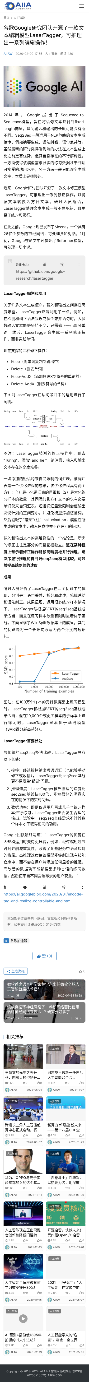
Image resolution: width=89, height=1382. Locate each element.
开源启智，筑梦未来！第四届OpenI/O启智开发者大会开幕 (65, 1233)
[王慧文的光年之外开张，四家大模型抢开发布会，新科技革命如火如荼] (23, 1056)
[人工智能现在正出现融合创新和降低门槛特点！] (23, 1213)
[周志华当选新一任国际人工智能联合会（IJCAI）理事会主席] (66, 1056)
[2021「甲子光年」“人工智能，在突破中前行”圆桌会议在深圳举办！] (66, 1266)
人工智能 (51, 54)
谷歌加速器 (18, 941)
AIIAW (8, 54)
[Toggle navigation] (82, 6)
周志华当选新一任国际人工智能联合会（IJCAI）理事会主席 (65, 1075)
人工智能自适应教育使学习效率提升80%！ (23, 1285)
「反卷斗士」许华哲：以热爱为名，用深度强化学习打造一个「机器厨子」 (65, 1180)
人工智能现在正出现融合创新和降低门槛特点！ (23, 1233)
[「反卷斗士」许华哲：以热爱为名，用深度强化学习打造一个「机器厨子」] (66, 1161)
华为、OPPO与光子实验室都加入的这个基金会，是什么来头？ (23, 1180)
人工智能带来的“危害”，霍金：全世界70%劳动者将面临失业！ (63, 1337)
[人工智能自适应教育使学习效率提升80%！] (23, 1266)
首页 (6, 18)
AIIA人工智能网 (50, 1371)
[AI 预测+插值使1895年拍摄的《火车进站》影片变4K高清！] (23, 1318)
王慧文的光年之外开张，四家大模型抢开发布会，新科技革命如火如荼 (23, 1075)
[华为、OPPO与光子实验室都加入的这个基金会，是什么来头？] (23, 1161)
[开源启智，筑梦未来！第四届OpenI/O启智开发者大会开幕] (66, 1213)
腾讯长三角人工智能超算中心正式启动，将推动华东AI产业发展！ (23, 1127)
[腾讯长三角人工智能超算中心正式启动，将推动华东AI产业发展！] (23, 1108)
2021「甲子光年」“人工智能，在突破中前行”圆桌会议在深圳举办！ (64, 1285)
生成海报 (17, 971)
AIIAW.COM (54, 1375)
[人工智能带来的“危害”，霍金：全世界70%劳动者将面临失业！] (66, 1318)
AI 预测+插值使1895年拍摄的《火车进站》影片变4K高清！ (23, 1337)
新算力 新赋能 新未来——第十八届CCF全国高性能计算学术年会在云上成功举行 (65, 1127)
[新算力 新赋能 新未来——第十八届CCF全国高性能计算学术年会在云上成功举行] (66, 1108)
